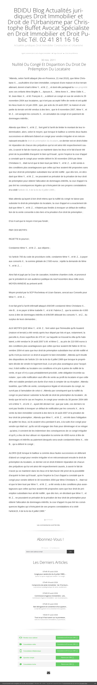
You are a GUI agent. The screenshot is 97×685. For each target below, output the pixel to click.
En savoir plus (83, 683)
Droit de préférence (71, 53)
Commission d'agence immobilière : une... (50, 596)
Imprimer (49, 520)
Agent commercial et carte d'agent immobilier (36, 53)
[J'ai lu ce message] (95, 683)
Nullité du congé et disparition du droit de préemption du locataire (49, 66)
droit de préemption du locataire (43, 141)
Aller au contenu (7, 2)
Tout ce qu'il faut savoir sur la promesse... (50, 617)
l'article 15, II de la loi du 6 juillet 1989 (36, 190)
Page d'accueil (57, 53)
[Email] (48, 672)
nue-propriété (80, 87)
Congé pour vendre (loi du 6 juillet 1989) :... (50, 574)
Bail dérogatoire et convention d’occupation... (50, 607)
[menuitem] (37, 53)
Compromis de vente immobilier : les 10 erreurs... (50, 585)
